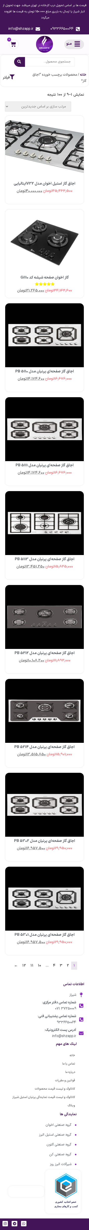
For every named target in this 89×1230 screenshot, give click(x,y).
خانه (83, 74)
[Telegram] (14, 1223)
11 (31, 965)
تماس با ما (68, 1064)
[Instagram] (5, 1223)
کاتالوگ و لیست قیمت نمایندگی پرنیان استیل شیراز (43, 1097)
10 (39, 965)
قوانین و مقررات (65, 1080)
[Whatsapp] (23, 1223)
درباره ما (70, 1072)
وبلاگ (71, 1105)
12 (24, 965)
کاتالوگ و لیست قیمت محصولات (55, 1089)
